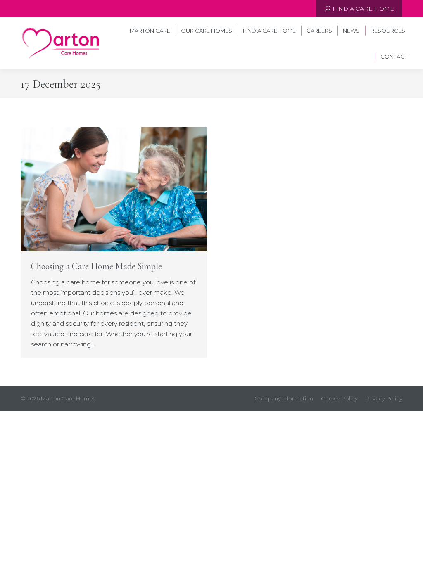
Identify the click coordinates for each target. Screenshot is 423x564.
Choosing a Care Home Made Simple (96, 266)
